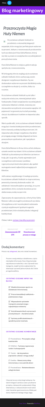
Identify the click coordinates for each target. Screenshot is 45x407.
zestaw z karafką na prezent (24, 220)
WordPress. (37, 403)
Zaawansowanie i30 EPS (12, 232)
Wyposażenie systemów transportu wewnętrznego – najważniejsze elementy (18, 304)
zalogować (13, 251)
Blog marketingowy (22, 10)
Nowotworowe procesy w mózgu (29, 232)
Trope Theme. (23, 403)
